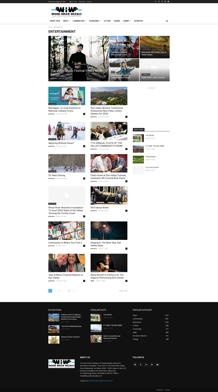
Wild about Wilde (100, 207)
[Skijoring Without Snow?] (66, 131)
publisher (51, 114)
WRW (92, 281)
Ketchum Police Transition (70, 337)
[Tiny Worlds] (138, 138)
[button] (167, 21)
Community (145, 74)
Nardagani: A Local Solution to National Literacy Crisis (64, 109)
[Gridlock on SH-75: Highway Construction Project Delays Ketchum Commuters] (53, 317)
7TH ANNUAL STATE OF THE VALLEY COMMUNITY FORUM (107, 144)
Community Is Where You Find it (65, 242)
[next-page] (74, 291)
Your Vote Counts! (152, 167)
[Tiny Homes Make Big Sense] (53, 329)
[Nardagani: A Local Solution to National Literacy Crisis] (66, 96)
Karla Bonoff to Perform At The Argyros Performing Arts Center (107, 276)
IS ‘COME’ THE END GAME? (155, 146)
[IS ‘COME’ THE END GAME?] (138, 149)
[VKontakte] (157, 364)
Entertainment (95, 271)
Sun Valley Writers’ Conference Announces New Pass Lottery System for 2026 (107, 111)
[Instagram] (159, 1)
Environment (146, 49)
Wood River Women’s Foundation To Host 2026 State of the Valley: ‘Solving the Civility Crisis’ (65, 210)
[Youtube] (168, 1)
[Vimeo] (165, 1)
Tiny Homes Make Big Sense (71, 326)
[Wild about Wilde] (109, 195)
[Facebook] (155, 1)
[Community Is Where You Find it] (66, 230)
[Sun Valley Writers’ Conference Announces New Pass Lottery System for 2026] (109, 96)
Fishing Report (151, 157)
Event (92, 104)
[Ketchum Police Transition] (53, 340)
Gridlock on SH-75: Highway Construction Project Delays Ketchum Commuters (71, 317)
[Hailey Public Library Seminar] (155, 70)
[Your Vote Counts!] (138, 170)
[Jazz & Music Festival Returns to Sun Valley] (66, 263)
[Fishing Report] (138, 159)
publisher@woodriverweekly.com (101, 381)
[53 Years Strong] (66, 163)
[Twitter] (162, 1)
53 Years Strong (56, 175)
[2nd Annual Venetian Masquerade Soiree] (124, 47)
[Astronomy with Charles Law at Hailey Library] (155, 47)
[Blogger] (135, 364)
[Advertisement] (126, 11)
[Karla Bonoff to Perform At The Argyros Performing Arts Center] (109, 263)
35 (69, 291)
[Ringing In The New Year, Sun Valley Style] (109, 230)
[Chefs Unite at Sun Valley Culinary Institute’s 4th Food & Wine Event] (109, 163)
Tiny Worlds (150, 135)
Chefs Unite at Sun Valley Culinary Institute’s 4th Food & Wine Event (108, 177)
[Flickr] (146, 364)
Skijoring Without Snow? (61, 143)
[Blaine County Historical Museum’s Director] (96, 339)
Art (52, 67)
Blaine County (53, 239)
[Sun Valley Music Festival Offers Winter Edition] (78, 58)
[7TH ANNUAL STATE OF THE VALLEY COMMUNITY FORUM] (109, 131)
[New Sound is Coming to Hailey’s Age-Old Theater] (124, 70)
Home (50, 27)
